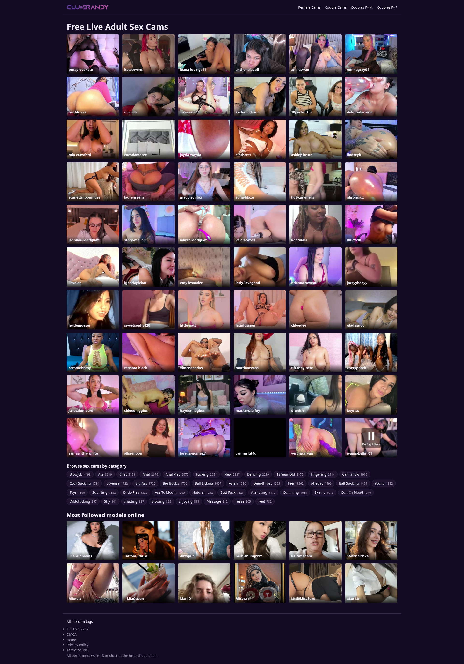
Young (384, 483)
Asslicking (263, 492)
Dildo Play (135, 492)
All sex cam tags (80, 621)
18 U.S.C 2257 (77, 629)
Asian (237, 483)
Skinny (324, 492)
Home (71, 639)
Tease (243, 501)
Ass (105, 474)
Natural (202, 492)
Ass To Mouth (170, 492)
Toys (77, 492)
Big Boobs (175, 483)
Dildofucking (83, 501)
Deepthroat (267, 483)
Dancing (258, 474)
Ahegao (321, 483)
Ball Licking (208, 483)
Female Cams (309, 7)
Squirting (104, 492)
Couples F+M (362, 7)
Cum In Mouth (356, 492)
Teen (296, 483)
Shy (110, 501)
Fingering (323, 474)
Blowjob (80, 474)
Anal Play (177, 474)
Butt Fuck (232, 492)
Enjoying (189, 501)
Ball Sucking (353, 483)
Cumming (295, 492)
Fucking (206, 474)
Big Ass (145, 483)
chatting (134, 501)
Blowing (161, 501)
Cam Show (354, 474)
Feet (265, 501)
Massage (217, 501)
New (232, 474)
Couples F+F (387, 7)
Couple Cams (336, 7)
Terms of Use (77, 650)
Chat (127, 474)
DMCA (72, 634)
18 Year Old (289, 474)
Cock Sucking (84, 483)
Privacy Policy (77, 644)
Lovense (117, 483)
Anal (150, 474)
